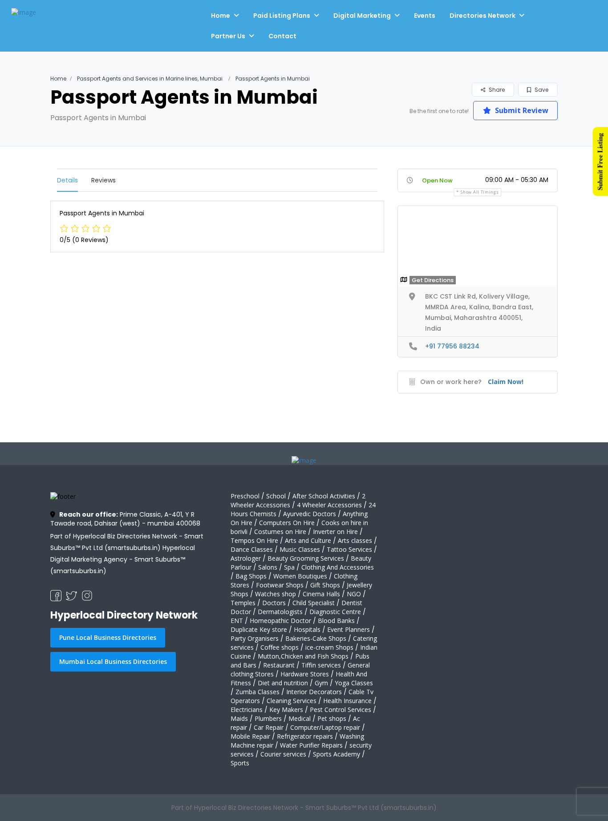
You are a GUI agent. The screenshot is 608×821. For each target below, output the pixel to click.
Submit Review (520, 110)
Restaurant (279, 665)
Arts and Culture (308, 540)
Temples (243, 603)
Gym (321, 683)
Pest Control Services (340, 709)
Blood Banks (336, 620)
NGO (354, 594)
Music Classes (300, 549)
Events (424, 15)
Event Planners (348, 629)
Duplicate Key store (259, 629)
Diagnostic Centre (335, 611)
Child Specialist (313, 603)
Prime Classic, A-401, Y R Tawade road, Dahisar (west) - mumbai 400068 (125, 519)
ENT (237, 620)
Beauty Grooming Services (306, 558)
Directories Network (482, 15)
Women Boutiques (300, 576)
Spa (289, 567)
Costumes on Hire (280, 531)
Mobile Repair (250, 736)
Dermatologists (280, 611)
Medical (299, 718)
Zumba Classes (257, 692)
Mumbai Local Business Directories (113, 661)
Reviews (103, 180)
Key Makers (286, 709)
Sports (240, 763)
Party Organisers (255, 638)
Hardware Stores (304, 674)
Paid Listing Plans (281, 15)
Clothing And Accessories (337, 567)
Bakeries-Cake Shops (315, 638)
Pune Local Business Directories (107, 637)
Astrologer (246, 558)
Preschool (245, 496)
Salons (267, 567)
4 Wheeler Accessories (329, 505)
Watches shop (275, 594)
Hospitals (307, 629)
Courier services (283, 754)
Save (540, 89)
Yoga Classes (354, 683)
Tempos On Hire (254, 540)
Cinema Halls (321, 594)
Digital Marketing (362, 15)
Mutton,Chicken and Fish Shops (303, 656)
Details (67, 180)
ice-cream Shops (329, 647)
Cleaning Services (291, 700)
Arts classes (355, 540)
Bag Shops (251, 576)
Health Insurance (347, 700)
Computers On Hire (287, 522)
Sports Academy (336, 754)
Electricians (247, 709)
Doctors (274, 603)
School (276, 496)
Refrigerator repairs (305, 736)
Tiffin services (321, 665)
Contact (282, 36)
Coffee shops (279, 647)
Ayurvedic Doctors (309, 514)
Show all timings (480, 192)
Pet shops (331, 718)
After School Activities (323, 496)
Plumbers (268, 718)
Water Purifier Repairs (311, 745)
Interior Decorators (314, 692)
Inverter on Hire (335, 531)
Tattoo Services (349, 549)
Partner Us (228, 36)
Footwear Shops (280, 585)
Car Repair (269, 727)
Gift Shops (325, 585)
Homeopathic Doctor (280, 620)
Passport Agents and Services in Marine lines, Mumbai (150, 78)
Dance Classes (252, 549)
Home (220, 15)
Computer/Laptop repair (325, 727)
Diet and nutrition (283, 683)
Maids (239, 718)
